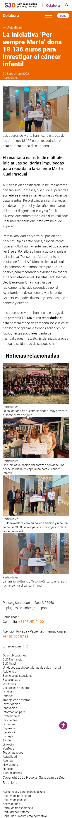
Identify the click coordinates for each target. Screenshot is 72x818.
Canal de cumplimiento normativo (25, 816)
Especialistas (11, 680)
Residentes (10, 720)
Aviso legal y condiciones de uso (24, 792)
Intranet (8, 696)
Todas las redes (13, 752)
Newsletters (10, 765)
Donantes (9, 724)
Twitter (7, 740)
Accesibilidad (11, 804)
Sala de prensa (12, 773)
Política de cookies (15, 800)
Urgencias (9, 684)
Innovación (10, 708)
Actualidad (14, 27)
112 (25, 646)
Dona (63, 15)
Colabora (53, 5)
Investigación (11, 704)
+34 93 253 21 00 (31, 621)
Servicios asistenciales (17, 676)
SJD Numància (13, 659)
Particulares (10, 78)
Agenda (8, 761)
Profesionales (11, 716)
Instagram (9, 736)
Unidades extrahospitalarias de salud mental (32, 667)
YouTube (8, 748)
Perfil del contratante (16, 812)
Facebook (9, 732)
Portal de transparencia (18, 808)
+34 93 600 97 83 (15, 636)
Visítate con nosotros (16, 688)
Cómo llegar (10, 617)
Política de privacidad (17, 796)
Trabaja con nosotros (16, 700)
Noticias (8, 769)
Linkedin (8, 744)
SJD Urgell (10, 663)
